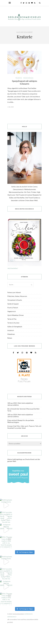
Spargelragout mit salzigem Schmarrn (24, 82)
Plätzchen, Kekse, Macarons (17, 296)
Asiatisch (10, 330)
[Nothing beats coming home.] (6, 505)
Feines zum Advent (14, 292)
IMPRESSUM (28, 614)
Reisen (9, 338)
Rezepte (19, 77)
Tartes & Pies (11, 319)
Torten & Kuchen (13, 323)
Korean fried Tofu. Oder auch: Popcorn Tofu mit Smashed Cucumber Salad (24, 427)
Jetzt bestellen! (12, 268)
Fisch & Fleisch (12, 308)
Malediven (11, 334)
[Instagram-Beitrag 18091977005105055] (6, 530)
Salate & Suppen (13, 304)
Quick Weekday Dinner (15, 315)
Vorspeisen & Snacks (14, 300)
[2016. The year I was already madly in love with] (6, 542)
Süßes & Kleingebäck (14, 327)
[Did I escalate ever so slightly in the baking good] (6, 517)
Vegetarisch (28, 77)
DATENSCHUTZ (11, 617)
